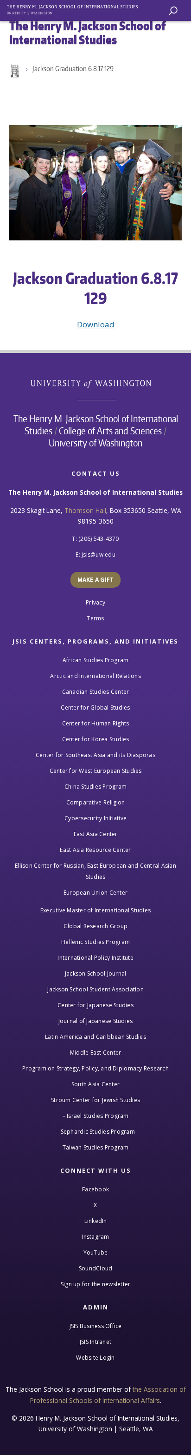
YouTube (95, 1252)
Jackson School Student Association (95, 989)
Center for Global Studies (95, 707)
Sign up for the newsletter (96, 1284)
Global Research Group (95, 926)
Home (14, 71)
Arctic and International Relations (95, 676)
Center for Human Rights (95, 723)
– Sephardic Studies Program (95, 1132)
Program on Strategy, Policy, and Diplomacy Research (95, 1068)
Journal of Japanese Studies (95, 1021)
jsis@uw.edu (98, 554)
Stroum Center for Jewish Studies (95, 1100)
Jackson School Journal (96, 973)
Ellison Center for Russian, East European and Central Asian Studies (95, 871)
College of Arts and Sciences (110, 431)
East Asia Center (96, 834)
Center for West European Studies (96, 771)
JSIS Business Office (96, 1326)
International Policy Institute (95, 958)
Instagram (95, 1237)
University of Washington (95, 383)
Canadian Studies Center (95, 692)
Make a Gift (95, 580)
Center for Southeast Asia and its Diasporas (95, 755)
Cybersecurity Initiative (95, 818)
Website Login (95, 1358)
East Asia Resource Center (95, 850)
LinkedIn (95, 1221)
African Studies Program (96, 660)
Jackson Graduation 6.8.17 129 (73, 68)
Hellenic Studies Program (95, 942)
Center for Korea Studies (95, 739)
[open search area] (173, 11)
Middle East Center (95, 1052)
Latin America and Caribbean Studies (95, 1037)
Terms (95, 618)
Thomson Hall (85, 510)
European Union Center (95, 893)
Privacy (95, 602)
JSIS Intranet (95, 1342)
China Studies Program (95, 787)
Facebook (95, 1189)
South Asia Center (95, 1084)
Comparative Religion (95, 802)
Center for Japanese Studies (95, 1005)
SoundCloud (96, 1268)
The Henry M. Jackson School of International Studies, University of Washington (76, 8)
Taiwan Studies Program (96, 1147)
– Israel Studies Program (96, 1116)
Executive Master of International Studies (95, 910)
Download (96, 324)
